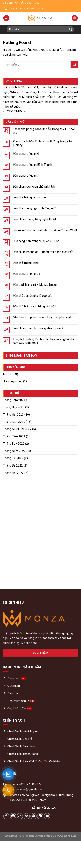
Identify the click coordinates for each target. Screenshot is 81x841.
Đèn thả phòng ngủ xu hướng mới (34, 208)
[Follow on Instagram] (13, 816)
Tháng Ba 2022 (13, 465)
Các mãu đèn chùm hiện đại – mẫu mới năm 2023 (45, 230)
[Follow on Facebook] (6, 816)
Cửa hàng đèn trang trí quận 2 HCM (36, 241)
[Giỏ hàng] (75, 18)
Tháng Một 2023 (14, 422)
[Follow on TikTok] (20, 816)
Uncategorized (12, 381)
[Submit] (70, 29)
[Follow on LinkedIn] (40, 816)
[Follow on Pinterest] (33, 816)
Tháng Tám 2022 (14, 436)
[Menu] (6, 18)
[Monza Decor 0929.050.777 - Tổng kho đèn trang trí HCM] (40, 18)
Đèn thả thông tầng (26, 263)
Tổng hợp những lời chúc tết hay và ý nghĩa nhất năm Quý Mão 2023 (44, 341)
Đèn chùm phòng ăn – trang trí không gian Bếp (43, 252)
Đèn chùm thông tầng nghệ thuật (34, 219)
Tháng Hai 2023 (13, 414)
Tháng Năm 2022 (14, 451)
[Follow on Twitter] (27, 816)
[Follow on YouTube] (47, 816)
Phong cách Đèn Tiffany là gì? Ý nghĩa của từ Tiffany (42, 143)
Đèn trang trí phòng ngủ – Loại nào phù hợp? (42, 317)
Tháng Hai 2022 (13, 473)
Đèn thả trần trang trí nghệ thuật (34, 306)
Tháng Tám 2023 (14, 400)
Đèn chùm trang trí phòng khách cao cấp (39, 328)
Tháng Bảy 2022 (13, 443)
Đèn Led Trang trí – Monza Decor (35, 284)
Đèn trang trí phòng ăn (27, 274)
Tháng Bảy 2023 (13, 407)
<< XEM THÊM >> (14, 111)
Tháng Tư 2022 (13, 458)
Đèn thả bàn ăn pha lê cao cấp (32, 295)
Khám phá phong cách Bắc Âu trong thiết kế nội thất (44, 130)
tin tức (7, 374)
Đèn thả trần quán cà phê (29, 197)
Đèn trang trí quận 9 (26, 154)
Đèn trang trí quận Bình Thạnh (32, 164)
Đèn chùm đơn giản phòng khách (34, 186)
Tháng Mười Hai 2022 (17, 429)
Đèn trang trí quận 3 (26, 175)
